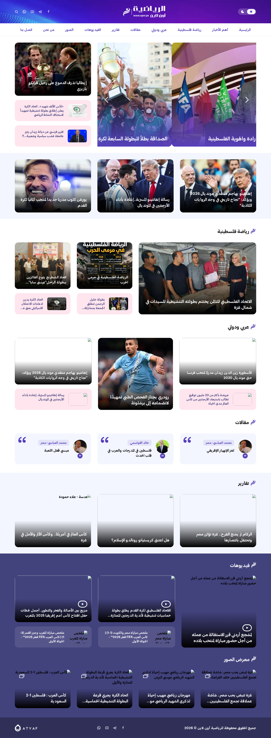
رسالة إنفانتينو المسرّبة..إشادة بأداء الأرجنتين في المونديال (142, 202)
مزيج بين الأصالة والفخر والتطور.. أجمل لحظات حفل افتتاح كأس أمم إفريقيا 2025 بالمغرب (54, 612)
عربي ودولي (159, 30)
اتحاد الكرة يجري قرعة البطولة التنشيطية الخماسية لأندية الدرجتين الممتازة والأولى (107, 704)
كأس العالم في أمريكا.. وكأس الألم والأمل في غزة (54, 537)
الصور (69, 30)
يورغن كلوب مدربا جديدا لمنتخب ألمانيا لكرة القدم (54, 202)
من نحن (48, 30)
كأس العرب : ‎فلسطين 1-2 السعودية (46, 698)
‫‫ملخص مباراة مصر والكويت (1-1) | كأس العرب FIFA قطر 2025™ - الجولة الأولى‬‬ (126, 637)
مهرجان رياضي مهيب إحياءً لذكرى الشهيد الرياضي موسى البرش (167, 701)
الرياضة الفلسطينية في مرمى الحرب (108, 279)
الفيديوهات (92, 30)
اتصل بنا (26, 30)
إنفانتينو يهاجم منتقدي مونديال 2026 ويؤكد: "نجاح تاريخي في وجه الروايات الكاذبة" (221, 199)
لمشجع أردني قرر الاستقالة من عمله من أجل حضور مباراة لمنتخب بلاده (222, 637)
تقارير (115, 30)
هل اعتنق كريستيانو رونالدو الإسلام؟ (140, 540)
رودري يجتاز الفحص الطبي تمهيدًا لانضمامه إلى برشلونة (139, 399)
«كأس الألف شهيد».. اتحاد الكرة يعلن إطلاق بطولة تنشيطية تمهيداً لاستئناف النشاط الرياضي (42, 110)
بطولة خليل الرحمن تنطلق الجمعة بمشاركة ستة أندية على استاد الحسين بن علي (94, 310)
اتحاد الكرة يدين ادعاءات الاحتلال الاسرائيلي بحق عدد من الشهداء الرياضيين (31, 308)
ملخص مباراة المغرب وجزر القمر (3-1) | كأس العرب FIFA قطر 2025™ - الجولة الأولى (42, 637)
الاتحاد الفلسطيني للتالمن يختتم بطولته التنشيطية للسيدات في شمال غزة (199, 304)
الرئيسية (245, 30)
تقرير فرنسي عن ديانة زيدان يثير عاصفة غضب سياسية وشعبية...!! (43, 134)
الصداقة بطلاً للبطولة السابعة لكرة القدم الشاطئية (201, 138)
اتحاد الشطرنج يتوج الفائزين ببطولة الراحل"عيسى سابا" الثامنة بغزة (46, 282)
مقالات (135, 30)
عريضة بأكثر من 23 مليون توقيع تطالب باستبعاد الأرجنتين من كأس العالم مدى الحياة (207, 399)
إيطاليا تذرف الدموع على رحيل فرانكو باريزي (58, 85)
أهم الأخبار (220, 30)
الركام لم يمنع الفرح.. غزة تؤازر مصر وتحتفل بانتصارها (224, 537)
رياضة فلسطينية (189, 30)
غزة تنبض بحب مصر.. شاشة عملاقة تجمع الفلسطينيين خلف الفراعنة (229, 701)
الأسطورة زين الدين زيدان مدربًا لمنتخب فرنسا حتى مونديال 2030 (219, 375)
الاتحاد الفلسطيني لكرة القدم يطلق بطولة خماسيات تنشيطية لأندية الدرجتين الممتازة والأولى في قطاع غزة (141, 615)
